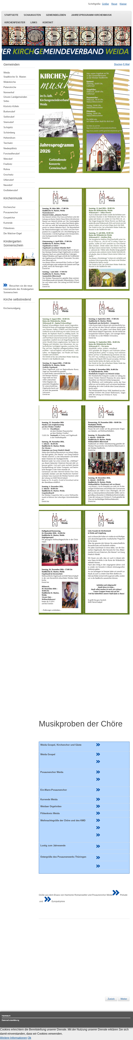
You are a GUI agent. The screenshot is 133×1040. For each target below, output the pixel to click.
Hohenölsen (9, 137)
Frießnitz (7, 164)
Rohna (6, 169)
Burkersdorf (9, 111)
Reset (114, 4)
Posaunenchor (10, 212)
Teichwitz (8, 143)
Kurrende (7, 223)
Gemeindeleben (56, 15)
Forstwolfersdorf (11, 153)
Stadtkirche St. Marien (14, 76)
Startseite (11, 15)
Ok (29, 1037)
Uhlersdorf (8, 180)
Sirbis (6, 101)
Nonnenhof (8, 92)
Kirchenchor (9, 207)
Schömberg (9, 132)
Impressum (6, 1016)
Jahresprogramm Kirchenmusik (91, 15)
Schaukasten (32, 15)
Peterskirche (9, 87)
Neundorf (7, 185)
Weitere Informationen (13, 1037)
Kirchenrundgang (11, 308)
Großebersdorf (10, 190)
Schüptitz (8, 127)
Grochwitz (8, 174)
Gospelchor (9, 217)
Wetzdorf (7, 159)
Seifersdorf (8, 116)
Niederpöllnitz (10, 148)
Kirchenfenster (15, 22)
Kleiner (123, 4)
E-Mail (126, 64)
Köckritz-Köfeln (11, 106)
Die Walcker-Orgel (12, 233)
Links (33, 22)
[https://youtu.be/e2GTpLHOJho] (98, 773)
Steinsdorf (8, 122)
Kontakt (48, 22)
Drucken (118, 64)
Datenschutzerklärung (10, 1020)
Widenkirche (9, 82)
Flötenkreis (9, 228)
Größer (105, 4)
